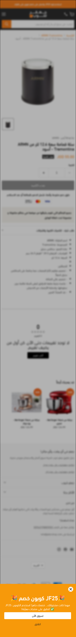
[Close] (70, 589)
